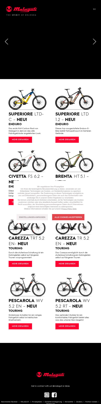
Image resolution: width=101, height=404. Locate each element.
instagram (46, 394)
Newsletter (69, 402)
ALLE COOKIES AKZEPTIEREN (68, 217)
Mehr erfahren (20, 140)
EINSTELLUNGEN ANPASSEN (32, 217)
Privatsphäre (37, 402)
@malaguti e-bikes (61, 386)
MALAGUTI (25, 402)
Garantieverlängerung (53, 402)
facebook (54, 394)
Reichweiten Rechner (9, 402)
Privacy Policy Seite (68, 209)
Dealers (79, 402)
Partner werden (91, 402)
